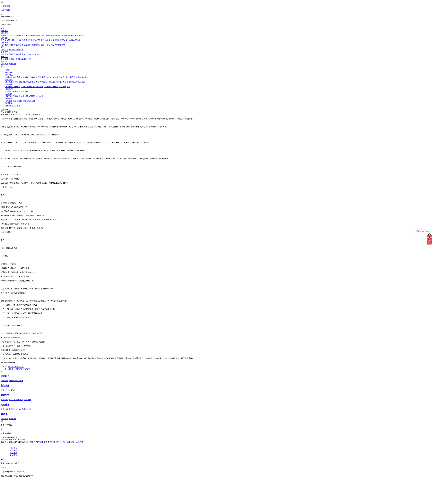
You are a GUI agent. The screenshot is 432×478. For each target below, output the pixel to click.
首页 (2, 28)
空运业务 (72, 35)
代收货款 (4, 45)
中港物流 (4, 35)
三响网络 (79, 442)
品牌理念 (12, 54)
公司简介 (4, 54)
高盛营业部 (13, 59)
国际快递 (36, 35)
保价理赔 (27, 45)
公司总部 (4, 59)
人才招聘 (12, 64)
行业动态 (4, 50)
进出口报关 (45, 35)
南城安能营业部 (24, 59)
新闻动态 (4, 47)
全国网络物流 (56, 40)
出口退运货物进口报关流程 (19, 369)
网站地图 (39, 442)
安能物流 (80, 35)
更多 (64, 45)
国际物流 (4, 33)
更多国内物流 (67, 40)
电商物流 (77, 40)
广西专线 (14, 40)
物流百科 (19, 50)
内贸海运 (38, 40)
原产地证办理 (63, 35)
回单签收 (19, 45)
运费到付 (12, 45)
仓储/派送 (46, 40)
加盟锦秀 (4, 64)
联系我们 (4, 61)
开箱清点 (42, 45)
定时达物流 (30, 40)
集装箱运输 (28, 35)
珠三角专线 (5, 40)
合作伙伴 (35, 54)
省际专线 (21, 40)
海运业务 (54, 35)
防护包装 (58, 45)
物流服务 (4, 31)
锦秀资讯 (12, 50)
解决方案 (19, 54)
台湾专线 (12, 35)
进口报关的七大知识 (16, 367)
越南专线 (19, 35)
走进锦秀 (4, 52)
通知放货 (35, 45)
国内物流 (4, 38)
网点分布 (4, 57)
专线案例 (27, 54)
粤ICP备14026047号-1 (58, 442)
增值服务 (4, 43)
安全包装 (50, 45)
